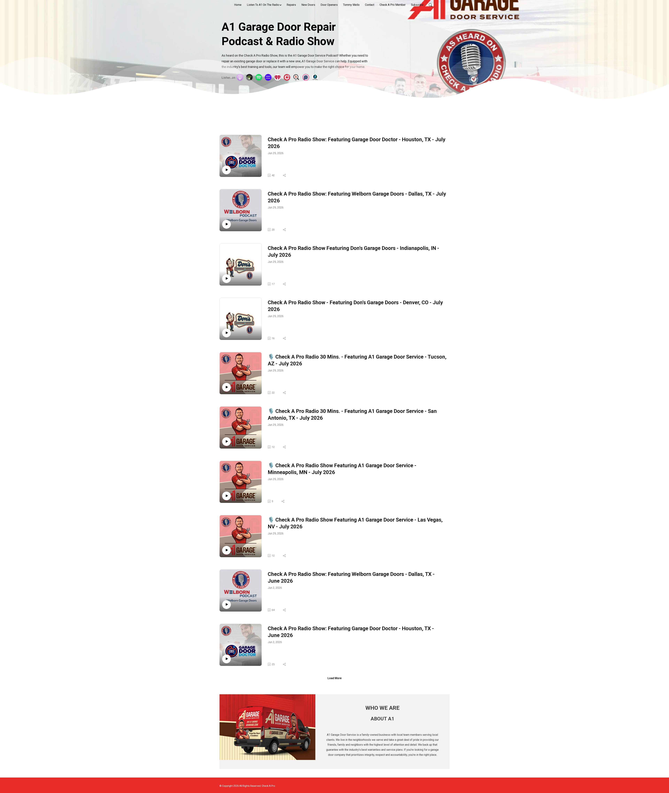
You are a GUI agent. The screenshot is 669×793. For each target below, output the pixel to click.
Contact (369, 4)
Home (237, 4)
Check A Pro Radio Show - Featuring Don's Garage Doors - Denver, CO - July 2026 (355, 305)
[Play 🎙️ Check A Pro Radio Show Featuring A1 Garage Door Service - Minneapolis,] (226, 496)
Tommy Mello (351, 4)
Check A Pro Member (393, 4)
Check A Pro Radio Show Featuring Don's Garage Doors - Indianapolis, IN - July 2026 (353, 251)
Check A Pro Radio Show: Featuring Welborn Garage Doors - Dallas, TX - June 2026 (351, 577)
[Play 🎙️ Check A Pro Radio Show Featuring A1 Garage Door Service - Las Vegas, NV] (226, 550)
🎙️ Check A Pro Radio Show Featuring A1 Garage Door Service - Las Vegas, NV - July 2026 (355, 523)
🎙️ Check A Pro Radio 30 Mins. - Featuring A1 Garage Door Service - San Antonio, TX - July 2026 (352, 414)
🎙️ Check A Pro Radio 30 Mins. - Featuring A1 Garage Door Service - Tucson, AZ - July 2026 (357, 360)
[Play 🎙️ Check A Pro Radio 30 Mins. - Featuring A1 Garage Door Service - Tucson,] (226, 387)
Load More (335, 678)
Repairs (291, 4)
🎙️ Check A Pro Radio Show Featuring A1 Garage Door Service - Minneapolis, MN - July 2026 (342, 468)
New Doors (308, 4)
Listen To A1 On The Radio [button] (263, 4)
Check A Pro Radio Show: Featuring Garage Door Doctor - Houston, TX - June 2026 (351, 631)
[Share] (285, 175)
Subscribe (417, 4)
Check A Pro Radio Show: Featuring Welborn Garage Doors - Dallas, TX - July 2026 (357, 197)
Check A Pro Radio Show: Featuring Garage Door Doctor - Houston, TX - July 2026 (356, 142)
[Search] (430, 4)
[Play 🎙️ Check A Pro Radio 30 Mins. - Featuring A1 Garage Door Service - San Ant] (226, 441)
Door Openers (329, 4)
